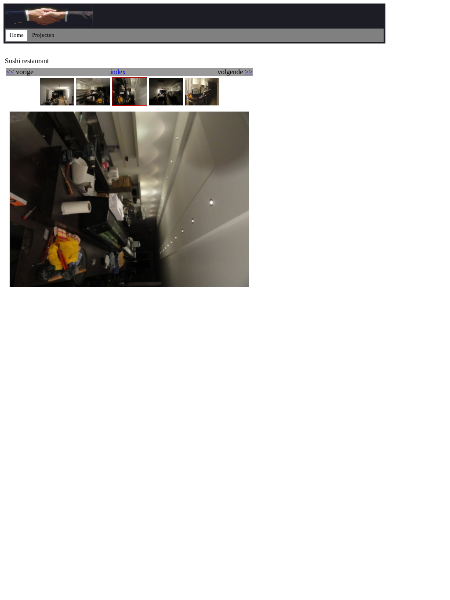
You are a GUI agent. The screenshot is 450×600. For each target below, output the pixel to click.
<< (10, 72)
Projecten (43, 35)
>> (249, 72)
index (117, 72)
